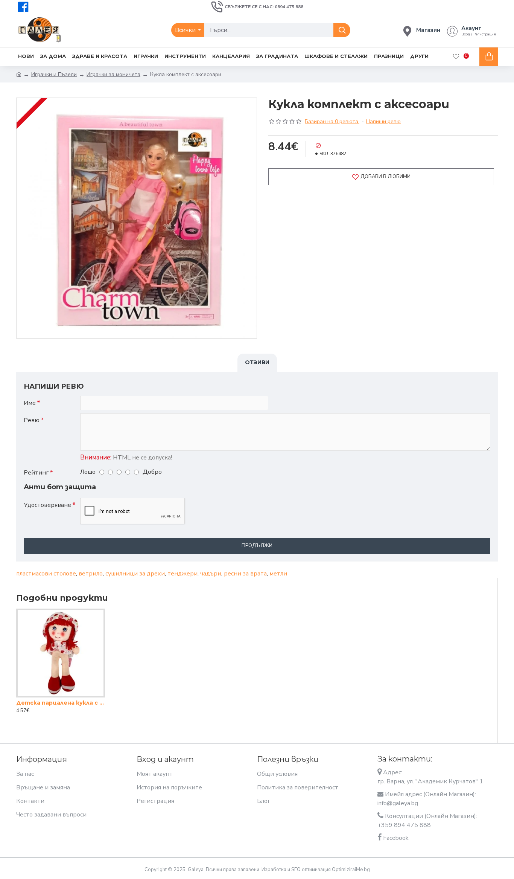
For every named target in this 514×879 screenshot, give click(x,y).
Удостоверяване (47, 505)
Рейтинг (36, 472)
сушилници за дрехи (135, 573)
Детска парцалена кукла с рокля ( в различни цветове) (60, 702)
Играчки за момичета (113, 74)
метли (278, 573)
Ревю (32, 420)
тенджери (182, 573)
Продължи (257, 545)
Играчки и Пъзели (54, 74)
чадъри (210, 573)
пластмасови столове (46, 573)
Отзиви (257, 362)
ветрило (91, 573)
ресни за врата (245, 573)
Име (30, 403)
